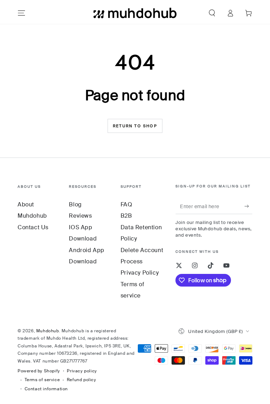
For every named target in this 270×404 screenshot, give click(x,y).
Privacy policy (82, 371)
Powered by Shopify (39, 371)
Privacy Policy (140, 272)
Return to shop (135, 125)
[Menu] (21, 13)
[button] (212, 13)
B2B (126, 215)
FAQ (127, 204)
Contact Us (33, 227)
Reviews (80, 215)
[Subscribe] (248, 206)
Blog (75, 204)
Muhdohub (47, 331)
